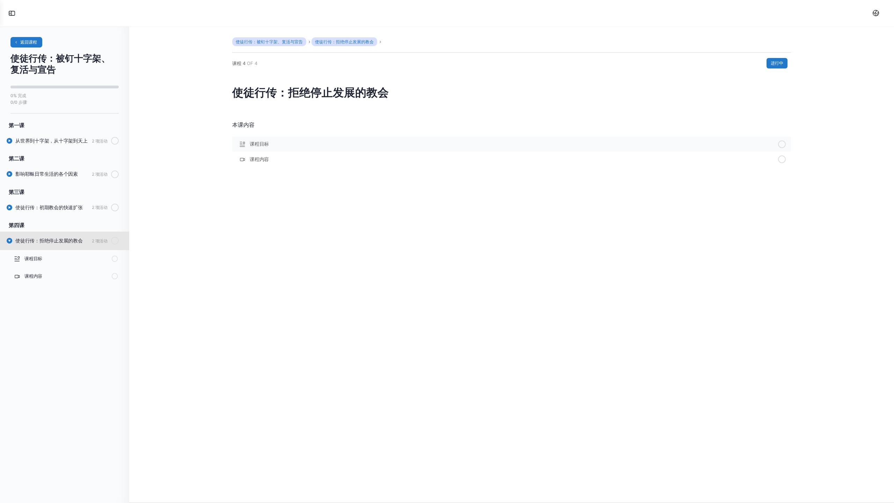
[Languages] (874, 13)
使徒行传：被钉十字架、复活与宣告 (269, 41)
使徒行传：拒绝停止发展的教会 (344, 41)
